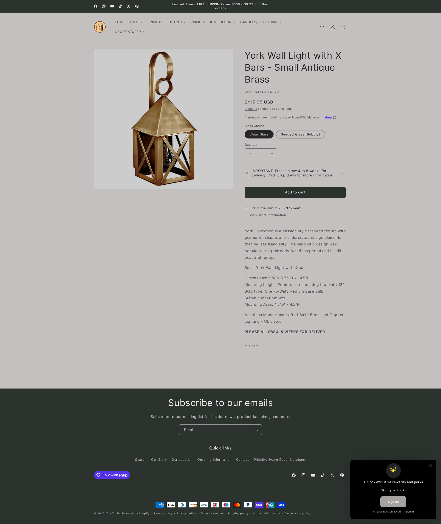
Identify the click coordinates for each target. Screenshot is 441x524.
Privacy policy (186, 513)
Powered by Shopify (136, 513)
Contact (242, 459)
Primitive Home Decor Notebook (280, 459)
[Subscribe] (257, 429)
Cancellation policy (297, 513)
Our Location (182, 459)
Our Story (159, 459)
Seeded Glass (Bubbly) (300, 134)
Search (141, 459)
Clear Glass (259, 134)
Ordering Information (214, 459)
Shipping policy (238, 513)
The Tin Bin (114, 513)
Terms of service (212, 513)
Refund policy (163, 513)
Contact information (266, 513)
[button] (136, 22)
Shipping (251, 108)
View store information (268, 215)
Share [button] (254, 346)
